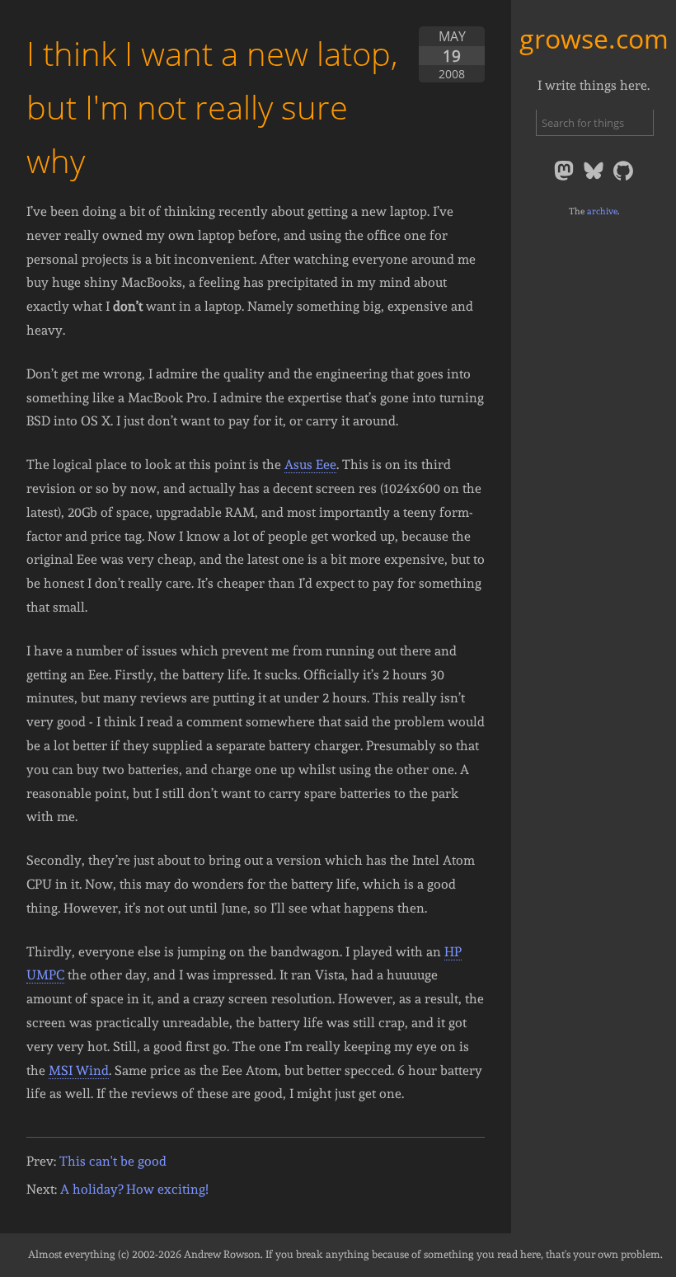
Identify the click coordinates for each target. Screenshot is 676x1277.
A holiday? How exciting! (134, 1189)
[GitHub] (623, 179)
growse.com (594, 38)
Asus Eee (310, 464)
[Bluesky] (595, 179)
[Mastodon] (565, 179)
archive (602, 211)
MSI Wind (79, 1070)
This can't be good (113, 1161)
